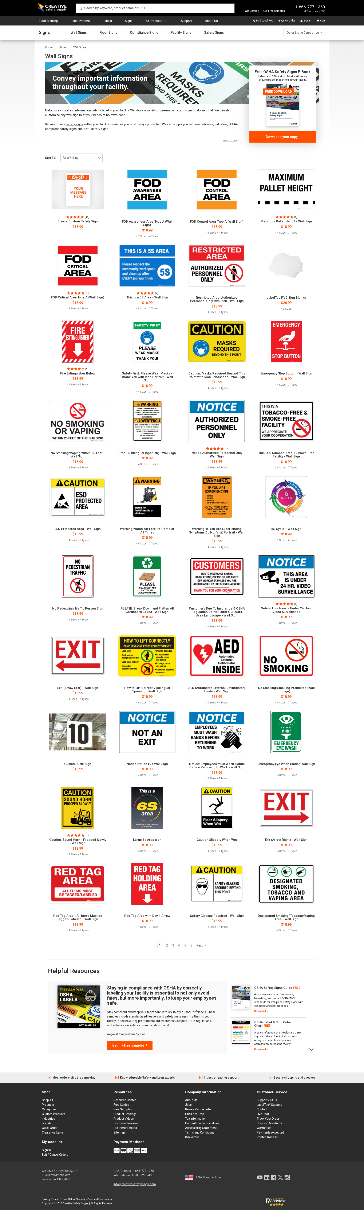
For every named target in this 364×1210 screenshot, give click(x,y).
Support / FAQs (267, 1100)
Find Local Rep (264, 20)
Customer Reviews (126, 1123)
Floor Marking (48, 21)
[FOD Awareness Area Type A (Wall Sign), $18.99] (147, 189)
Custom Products (53, 1114)
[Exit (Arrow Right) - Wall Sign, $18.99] (286, 808)
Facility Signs (181, 33)
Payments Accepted (270, 1132)
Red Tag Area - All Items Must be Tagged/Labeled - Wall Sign (77, 917)
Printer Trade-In (267, 1137)
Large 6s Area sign (147, 840)
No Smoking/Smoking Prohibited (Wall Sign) (286, 689)
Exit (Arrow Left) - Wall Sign (77, 688)
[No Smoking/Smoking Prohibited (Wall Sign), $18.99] (286, 656)
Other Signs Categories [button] (303, 32)
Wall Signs (79, 33)
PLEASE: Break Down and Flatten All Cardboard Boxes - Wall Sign (147, 610)
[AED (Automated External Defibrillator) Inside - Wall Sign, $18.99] (217, 656)
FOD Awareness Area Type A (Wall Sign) (147, 223)
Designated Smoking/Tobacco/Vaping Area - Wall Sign (286, 917)
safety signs (74, 124)
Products (48, 1104)
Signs (128, 21)
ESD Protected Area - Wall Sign (78, 529)
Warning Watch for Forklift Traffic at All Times (147, 530)
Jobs (188, 1104)
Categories (49, 1109)
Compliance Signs (144, 33)
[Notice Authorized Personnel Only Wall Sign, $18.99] (217, 421)
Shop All (47, 1100)
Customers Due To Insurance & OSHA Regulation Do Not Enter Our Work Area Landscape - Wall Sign (217, 612)
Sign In (307, 20)
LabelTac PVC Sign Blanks (286, 297)
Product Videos (124, 1118)
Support (186, 21)
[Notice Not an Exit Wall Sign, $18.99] (147, 732)
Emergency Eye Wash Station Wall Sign (286, 764)
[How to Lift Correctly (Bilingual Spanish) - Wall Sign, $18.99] (147, 656)
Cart (322, 20)
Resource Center (125, 1100)
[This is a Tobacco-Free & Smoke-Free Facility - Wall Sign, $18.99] (286, 421)
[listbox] (81, 158)
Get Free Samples (274, 10)
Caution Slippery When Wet (217, 840)
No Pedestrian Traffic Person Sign (77, 608)
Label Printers (80, 21)
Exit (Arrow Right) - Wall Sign (286, 840)
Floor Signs (108, 33)
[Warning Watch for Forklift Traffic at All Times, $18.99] (147, 497)
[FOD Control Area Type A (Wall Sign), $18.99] (217, 189)
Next (200, 945)
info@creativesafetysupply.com (135, 1184)
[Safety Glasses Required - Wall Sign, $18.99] (217, 884)
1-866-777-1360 (310, 6)
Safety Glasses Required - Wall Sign (217, 916)
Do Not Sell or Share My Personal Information (86, 1199)
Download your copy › (283, 137)
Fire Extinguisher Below (77, 373)
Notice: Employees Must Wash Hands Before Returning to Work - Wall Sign (217, 765)
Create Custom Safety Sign (78, 221)
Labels (107, 21)
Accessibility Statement (201, 1128)
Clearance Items (53, 1132)
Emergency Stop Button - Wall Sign (286, 373)
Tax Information (195, 1118)
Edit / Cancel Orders (55, 1154)
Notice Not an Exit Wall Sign (147, 764)
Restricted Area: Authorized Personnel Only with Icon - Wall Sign (217, 299)
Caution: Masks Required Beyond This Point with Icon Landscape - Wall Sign (217, 375)
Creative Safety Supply (75, 1203)
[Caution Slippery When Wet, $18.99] (217, 808)
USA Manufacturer (208, 1177)
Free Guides (121, 1104)
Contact (262, 1109)
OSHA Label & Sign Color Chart (272, 1024)
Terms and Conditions (199, 1132)
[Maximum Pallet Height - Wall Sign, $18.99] (286, 189)
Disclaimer (192, 1137)
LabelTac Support (269, 1104)
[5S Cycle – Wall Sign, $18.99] (286, 497)
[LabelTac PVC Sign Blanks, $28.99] (286, 266)
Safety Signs (214, 33)
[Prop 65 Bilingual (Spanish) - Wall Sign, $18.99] (147, 421)
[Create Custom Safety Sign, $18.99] (78, 189)
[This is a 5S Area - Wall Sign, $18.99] (147, 266)
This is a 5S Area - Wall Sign (147, 297)
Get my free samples (128, 1045)
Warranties (264, 1128)
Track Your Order (268, 1118)
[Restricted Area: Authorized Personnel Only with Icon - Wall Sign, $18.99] (217, 266)
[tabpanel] (268, 999)
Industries (48, 1118)
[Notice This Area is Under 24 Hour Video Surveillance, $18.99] (286, 576)
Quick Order (288, 20)
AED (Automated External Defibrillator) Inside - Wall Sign (216, 689)
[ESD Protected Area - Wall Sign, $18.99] (78, 497)
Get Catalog (252, 10)
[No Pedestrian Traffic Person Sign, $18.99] (78, 576)
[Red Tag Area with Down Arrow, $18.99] (147, 884)
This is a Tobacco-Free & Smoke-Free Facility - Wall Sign (286, 454)
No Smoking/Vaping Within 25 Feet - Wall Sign (78, 454)
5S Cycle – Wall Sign (286, 529)
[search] (155, 8)
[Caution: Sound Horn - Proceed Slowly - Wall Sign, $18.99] (78, 808)
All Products (154, 21)
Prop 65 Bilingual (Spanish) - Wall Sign (147, 453)
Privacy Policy (50, 1199)
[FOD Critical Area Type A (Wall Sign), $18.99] (78, 266)
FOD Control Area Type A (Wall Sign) (217, 221)
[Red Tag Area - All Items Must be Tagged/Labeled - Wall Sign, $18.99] (78, 884)
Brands (46, 1123)
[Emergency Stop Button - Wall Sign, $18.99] (286, 342)
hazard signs (184, 110)
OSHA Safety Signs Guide (273, 988)
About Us (211, 21)
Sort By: (50, 157)
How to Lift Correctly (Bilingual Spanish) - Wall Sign (147, 689)
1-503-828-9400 (142, 1175)
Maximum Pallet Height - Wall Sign (286, 221)
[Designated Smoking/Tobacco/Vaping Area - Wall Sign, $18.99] (286, 884)
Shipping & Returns (269, 1123)
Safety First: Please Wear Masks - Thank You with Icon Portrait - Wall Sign (147, 377)
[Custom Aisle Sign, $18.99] (78, 732)
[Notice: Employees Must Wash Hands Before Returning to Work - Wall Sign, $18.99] (217, 732)
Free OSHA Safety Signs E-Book (282, 72)
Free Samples (123, 1109)
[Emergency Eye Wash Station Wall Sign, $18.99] (286, 732)
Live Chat (263, 1114)
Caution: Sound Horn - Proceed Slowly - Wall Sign (77, 841)
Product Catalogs (125, 1114)
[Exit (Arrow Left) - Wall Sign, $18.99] (78, 656)
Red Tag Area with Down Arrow (147, 916)
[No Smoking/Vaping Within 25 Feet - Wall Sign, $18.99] (78, 421)
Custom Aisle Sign (77, 764)
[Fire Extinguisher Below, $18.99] (78, 342)
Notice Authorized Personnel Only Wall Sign (216, 454)
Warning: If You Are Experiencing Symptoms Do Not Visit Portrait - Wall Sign (216, 532)
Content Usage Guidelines (202, 1123)
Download (260, 1011)
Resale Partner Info (198, 1109)
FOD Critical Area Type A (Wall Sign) (77, 297)
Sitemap (119, 1132)
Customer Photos (125, 1128)
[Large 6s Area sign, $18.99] (147, 808)
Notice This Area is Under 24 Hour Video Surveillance (286, 610)
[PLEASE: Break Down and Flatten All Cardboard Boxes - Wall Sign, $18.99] (147, 576)
